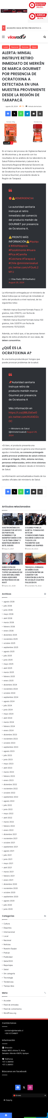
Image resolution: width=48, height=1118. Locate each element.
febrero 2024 (9, 726)
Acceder (7, 1001)
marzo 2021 (9, 872)
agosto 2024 (9, 701)
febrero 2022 (9, 826)
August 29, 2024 (16, 282)
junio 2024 (8, 710)
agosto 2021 (9, 851)
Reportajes (8, 965)
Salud (34, 47)
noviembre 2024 (11, 689)
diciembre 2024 (10, 685)
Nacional (14, 47)
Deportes (7, 928)
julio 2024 (8, 705)
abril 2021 (8, 867)
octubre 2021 (9, 843)
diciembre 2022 (10, 784)
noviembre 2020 (11, 888)
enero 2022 (8, 830)
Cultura (7, 924)
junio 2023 (8, 759)
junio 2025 (8, 660)
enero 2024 (9, 730)
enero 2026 (9, 631)
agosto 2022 (9, 801)
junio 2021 (8, 859)
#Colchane (15, 258)
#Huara (31, 250)
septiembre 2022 (11, 797)
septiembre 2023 (11, 747)
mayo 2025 (8, 664)
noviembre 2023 (11, 739)
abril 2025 (8, 668)
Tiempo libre (9, 986)
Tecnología (8, 978)
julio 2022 (8, 805)
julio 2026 (8, 606)
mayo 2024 (8, 714)
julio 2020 (8, 905)
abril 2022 (8, 818)
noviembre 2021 (10, 838)
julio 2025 (8, 656)
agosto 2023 (9, 751)
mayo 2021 (8, 863)
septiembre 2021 (11, 847)
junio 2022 (8, 809)
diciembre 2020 (10, 884)
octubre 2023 (9, 743)
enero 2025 (8, 680)
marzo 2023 (9, 772)
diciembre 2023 (10, 734)
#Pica (12, 254)
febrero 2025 (9, 676)
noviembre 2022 (11, 789)
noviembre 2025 (11, 639)
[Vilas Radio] (17, 37)
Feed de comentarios (13, 1009)
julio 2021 (8, 855)
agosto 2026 (9, 602)
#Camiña (21, 254)
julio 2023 (8, 755)
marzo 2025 (9, 672)
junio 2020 (8, 909)
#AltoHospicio (19, 245)
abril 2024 (8, 718)
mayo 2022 (8, 813)
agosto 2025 (9, 651)
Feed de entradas (11, 1005)
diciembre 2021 (10, 834)
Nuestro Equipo (10, 949)
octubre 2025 (9, 643)
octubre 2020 (9, 892)
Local (5, 47)
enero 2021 (8, 880)
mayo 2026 (8, 614)
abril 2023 (8, 768)
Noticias (25, 47)
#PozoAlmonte (17, 250)
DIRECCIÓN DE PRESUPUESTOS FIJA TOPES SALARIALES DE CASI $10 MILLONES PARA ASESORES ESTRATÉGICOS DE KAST (12, 575)
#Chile (12, 263)
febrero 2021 (9, 876)
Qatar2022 (8, 961)
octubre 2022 (9, 793)
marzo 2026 (9, 622)
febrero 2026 (9, 626)
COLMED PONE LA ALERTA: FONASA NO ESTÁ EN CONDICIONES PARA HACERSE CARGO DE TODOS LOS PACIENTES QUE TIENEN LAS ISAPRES (34, 536)
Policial (7, 953)
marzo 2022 (9, 822)
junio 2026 (8, 610)
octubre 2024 (9, 693)
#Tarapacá (28, 258)
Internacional (9, 932)
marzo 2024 (9, 722)
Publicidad (8, 957)
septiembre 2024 (11, 697)
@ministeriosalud (27, 263)
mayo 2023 (8, 764)
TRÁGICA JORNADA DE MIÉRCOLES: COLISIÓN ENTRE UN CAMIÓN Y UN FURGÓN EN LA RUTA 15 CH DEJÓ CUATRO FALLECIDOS (34, 575)
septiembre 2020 (11, 897)
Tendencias (8, 982)
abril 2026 (8, 618)
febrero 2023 (9, 776)
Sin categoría (9, 973)
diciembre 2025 (10, 635)
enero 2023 (9, 780)
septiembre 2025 (11, 647)
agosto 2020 (9, 901)
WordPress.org (10, 1013)
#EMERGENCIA (24, 198)
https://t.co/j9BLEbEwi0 (23, 412)
